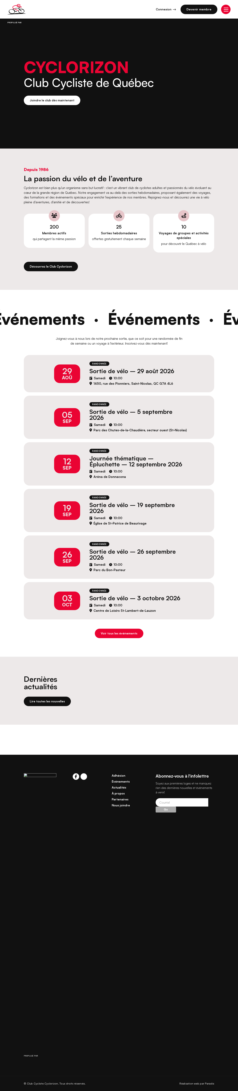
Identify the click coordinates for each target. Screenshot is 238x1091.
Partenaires (120, 799)
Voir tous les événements (119, 633)
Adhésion (118, 775)
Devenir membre (199, 9)
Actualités (119, 787)
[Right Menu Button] (226, 9)
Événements (121, 781)
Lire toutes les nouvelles (47, 701)
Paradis (209, 1083)
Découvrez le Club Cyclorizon (51, 266)
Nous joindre (121, 805)
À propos (118, 793)
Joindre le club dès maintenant (52, 100)
